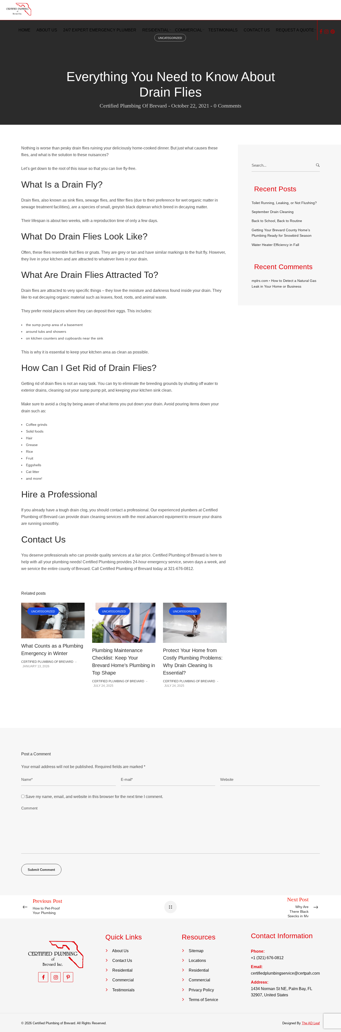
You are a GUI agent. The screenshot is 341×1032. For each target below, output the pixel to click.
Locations (197, 960)
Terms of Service (203, 1000)
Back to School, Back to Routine (277, 221)
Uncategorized (43, 611)
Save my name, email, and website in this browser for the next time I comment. (94, 797)
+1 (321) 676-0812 (267, 958)
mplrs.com (260, 281)
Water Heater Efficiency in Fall (275, 245)
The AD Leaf (311, 1023)
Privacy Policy (201, 990)
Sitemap (196, 951)
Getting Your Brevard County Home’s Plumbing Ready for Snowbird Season (282, 232)
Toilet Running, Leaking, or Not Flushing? (284, 203)
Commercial (123, 980)
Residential (122, 970)
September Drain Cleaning (273, 212)
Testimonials (123, 990)
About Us (120, 951)
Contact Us (122, 960)
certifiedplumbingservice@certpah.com (285, 973)
